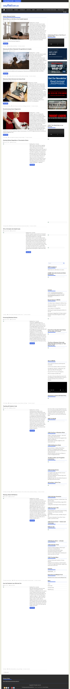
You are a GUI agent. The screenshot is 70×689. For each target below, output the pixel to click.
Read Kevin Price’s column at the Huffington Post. (57, 577)
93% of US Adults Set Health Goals (11, 229)
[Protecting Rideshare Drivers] (16, 321)
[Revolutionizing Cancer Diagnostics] (16, 112)
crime (13, 403)
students (25, 491)
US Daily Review (55, 470)
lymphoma (17, 137)
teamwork (31, 491)
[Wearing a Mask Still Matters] (16, 498)
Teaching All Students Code (10, 406)
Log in (49, 583)
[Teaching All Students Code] (16, 409)
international (20, 580)
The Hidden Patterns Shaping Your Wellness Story (57, 303)
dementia (16, 76)
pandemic (26, 580)
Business (16, 9)
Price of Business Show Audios (49, 9)
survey (22, 314)
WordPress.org (50, 589)
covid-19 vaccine (19, 225)
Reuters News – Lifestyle (57, 541)
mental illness (15, 46)
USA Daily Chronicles (56, 496)
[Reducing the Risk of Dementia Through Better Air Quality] (16, 52)
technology (26, 76)
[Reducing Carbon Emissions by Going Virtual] (15, 82)
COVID (14, 580)
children (12, 225)
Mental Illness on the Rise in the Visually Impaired (15, 19)
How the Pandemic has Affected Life (12, 583)
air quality (9, 76)
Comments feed (51, 587)
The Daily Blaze (54, 557)
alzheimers (13, 76)
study (20, 137)
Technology (22, 9)
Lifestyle (29, 9)
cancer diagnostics (12, 137)
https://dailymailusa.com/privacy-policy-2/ (11, 681)
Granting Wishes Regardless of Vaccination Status (15, 140)
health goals (15, 314)
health (12, 314)
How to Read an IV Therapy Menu (54, 308)
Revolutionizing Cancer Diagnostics (12, 109)
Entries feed (50, 585)
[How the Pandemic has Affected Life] (16, 587)
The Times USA (54, 507)
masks (23, 580)
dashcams (15, 403)
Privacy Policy (61, 9)
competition (16, 491)
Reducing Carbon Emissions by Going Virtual (14, 79)
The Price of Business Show (58, 432)
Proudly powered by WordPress (28, 687)
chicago (10, 403)
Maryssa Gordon (12, 20)
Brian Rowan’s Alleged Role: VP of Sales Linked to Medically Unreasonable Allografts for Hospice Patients (57, 314)
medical (11, 46)
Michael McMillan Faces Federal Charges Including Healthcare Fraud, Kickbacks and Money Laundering (57, 512)
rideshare (21, 403)
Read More (6, 43)
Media (8, 225)
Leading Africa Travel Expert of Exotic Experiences (57, 504)
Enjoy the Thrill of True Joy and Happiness (55, 371)
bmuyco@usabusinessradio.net (54, 295)
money (19, 403)
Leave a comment (22, 46)
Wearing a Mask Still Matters (10, 494)
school (23, 491)
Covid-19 (14, 225)
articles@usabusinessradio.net (56, 292)
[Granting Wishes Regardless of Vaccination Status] (16, 144)
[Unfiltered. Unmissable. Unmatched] (4, 9)
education (19, 491)
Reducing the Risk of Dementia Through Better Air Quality (17, 49)
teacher (28, 491)
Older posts (6, 672)
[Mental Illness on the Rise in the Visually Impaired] (16, 22)
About (33, 9)
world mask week (30, 580)
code (13, 491)
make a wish (24, 225)
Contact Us (39, 9)
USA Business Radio (56, 445)
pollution (23, 76)
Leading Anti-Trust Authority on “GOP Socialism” (57, 562)
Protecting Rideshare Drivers (10, 317)
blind (9, 46)
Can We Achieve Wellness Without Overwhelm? (57, 366)
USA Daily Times (55, 544)
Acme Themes (45, 687)
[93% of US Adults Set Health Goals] (14, 232)
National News (9, 9)
